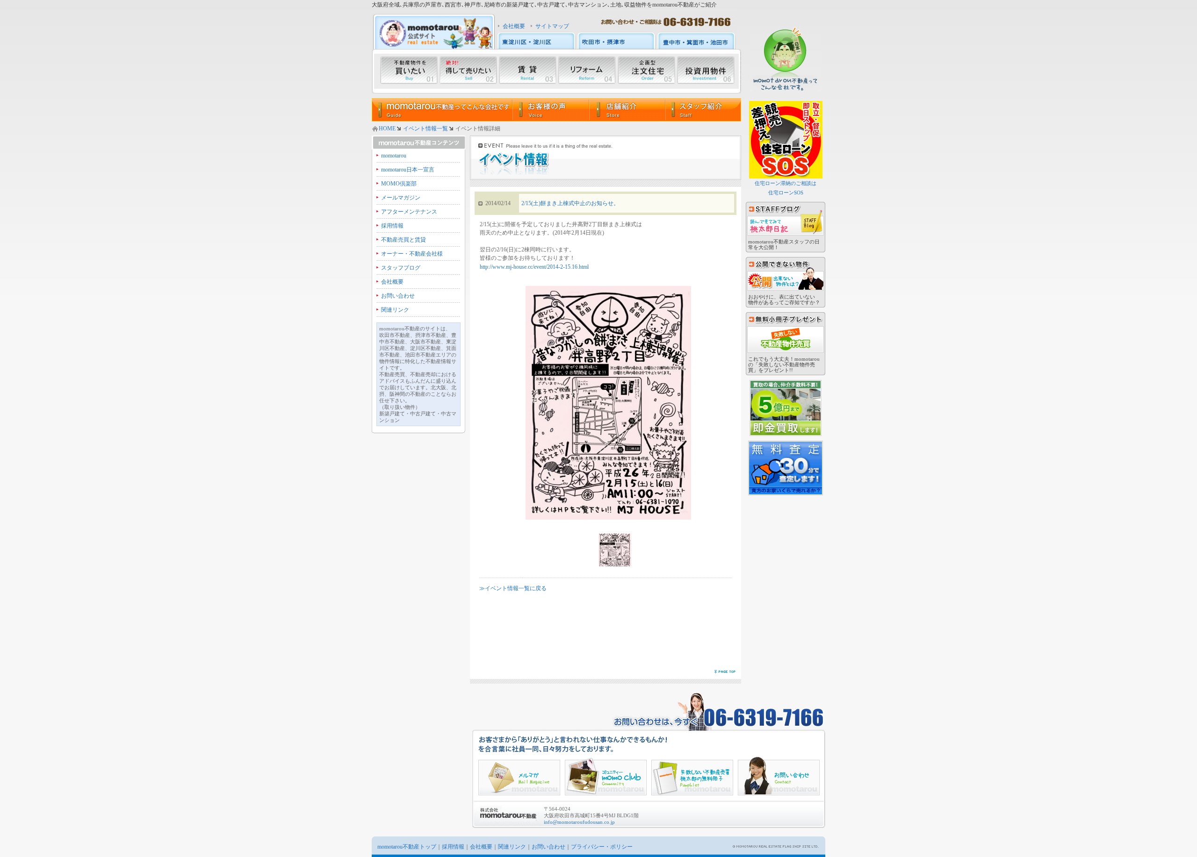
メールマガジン (400, 197)
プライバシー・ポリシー (602, 846)
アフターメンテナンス (409, 211)
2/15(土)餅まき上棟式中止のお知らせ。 (570, 203)
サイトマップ (552, 26)
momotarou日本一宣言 (407, 169)
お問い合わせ (398, 296)
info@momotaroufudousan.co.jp (579, 822)
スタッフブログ (400, 267)
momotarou (393, 155)
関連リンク (395, 310)
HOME (387, 128)
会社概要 (514, 26)
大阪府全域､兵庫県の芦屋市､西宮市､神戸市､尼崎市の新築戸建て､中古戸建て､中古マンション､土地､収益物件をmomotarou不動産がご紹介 (544, 4)
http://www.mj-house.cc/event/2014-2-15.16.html (534, 267)
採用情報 (392, 225)
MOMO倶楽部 (399, 183)
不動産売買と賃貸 (403, 239)
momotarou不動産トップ (406, 846)
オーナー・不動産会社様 (412, 253)
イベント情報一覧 (425, 128)
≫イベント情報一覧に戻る (513, 588)
